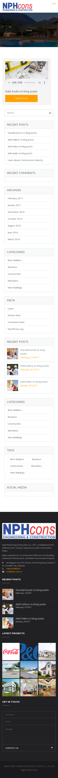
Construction (14, 273)
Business (12, 267)
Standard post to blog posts (22, 132)
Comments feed (16, 322)
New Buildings (15, 287)
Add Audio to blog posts (20, 153)
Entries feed (14, 315)
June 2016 (13, 232)
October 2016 (15, 218)
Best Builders (15, 260)
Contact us (11, 748)
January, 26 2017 (29, 385)
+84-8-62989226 (13, 568)
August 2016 (14, 225)
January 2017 (14, 205)
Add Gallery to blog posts (21, 139)
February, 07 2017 (29, 369)
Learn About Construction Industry (25, 160)
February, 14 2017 (29, 357)
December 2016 (16, 211)
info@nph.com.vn (14, 571)
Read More (21, 98)
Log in (11, 308)
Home (29, 30)
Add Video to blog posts (20, 146)
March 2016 (14, 239)
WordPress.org (15, 328)
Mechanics (13, 280)
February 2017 (15, 198)
